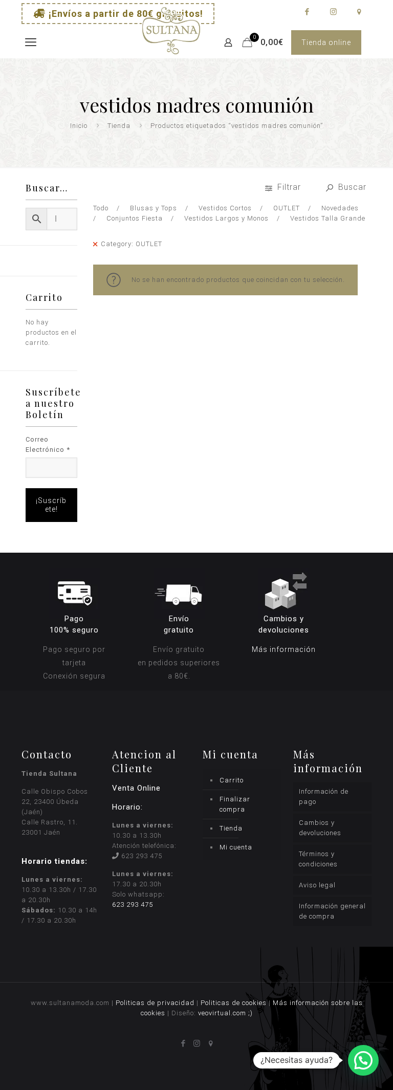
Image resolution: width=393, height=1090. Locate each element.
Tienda (118, 125)
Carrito (232, 780)
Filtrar (289, 187)
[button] (363, 1060)
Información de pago (323, 796)
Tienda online (326, 42)
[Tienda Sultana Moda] (171, 42)
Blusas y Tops (153, 208)
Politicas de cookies (234, 1003)
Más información (284, 649)
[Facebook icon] (306, 11)
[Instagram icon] (332, 11)
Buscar (351, 187)
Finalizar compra (235, 804)
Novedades (340, 208)
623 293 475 (141, 856)
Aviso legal (317, 885)
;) (250, 1013)
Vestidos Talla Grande (327, 218)
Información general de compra (332, 911)
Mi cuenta (236, 847)
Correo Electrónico (48, 444)
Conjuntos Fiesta (134, 218)
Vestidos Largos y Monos (226, 218)
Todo (100, 208)
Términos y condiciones (318, 859)
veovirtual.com (223, 1013)
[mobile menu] (30, 42)
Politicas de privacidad (155, 1003)
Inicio (79, 125)
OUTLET (286, 208)
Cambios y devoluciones (320, 828)
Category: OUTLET (131, 244)
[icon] (358, 11)
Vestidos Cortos (225, 208)
